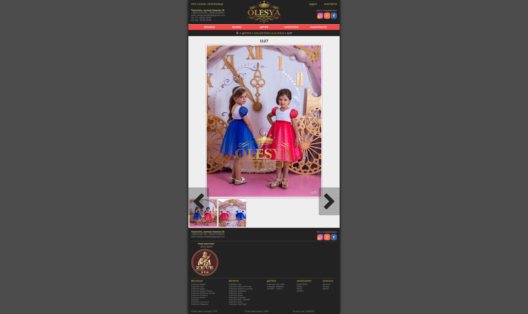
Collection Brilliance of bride (203, 293)
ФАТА (299, 289)
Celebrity (195, 300)
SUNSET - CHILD (274, 289)
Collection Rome (198, 297)
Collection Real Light (238, 304)
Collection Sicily (235, 293)
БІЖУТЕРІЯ (302, 284)
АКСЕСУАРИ (291, 27)
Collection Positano (199, 295)
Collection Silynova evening (241, 289)
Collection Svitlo (236, 302)
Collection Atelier (198, 284)
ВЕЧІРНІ (236, 27)
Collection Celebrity (237, 297)
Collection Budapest (237, 291)
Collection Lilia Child (269, 33)
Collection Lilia (197, 286)
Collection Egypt (198, 289)
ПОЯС (299, 286)
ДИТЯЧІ (264, 27)
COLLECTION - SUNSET (240, 300)
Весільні (326, 284)
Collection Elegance (199, 304)
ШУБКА (300, 291)
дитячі (247, 33)
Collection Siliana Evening (240, 286)
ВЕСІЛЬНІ (209, 27)
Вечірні (326, 286)
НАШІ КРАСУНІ (318, 27)
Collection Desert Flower (201, 291)
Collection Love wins (200, 302)
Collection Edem (236, 295)
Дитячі (325, 289)
